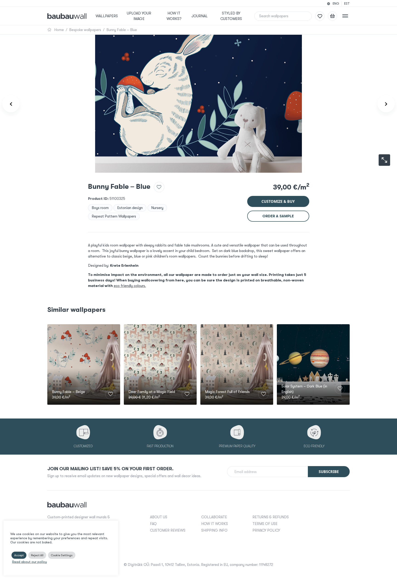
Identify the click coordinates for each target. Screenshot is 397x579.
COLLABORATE (214, 517)
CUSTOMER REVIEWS (167, 530)
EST (347, 3)
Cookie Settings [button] (62, 555)
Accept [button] (19, 555)
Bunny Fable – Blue (121, 30)
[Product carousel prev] (11, 103)
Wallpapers (107, 16)
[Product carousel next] (386, 103)
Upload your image (139, 16)
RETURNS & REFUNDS (270, 517)
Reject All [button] (37, 555)
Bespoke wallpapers (85, 30)
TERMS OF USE (265, 524)
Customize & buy (278, 201)
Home (58, 30)
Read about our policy (29, 562)
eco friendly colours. (130, 286)
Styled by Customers (231, 16)
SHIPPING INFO (214, 530)
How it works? (174, 16)
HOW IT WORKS (214, 524)
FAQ (153, 524)
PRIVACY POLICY (266, 530)
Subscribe (329, 471)
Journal (199, 16)
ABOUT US (158, 517)
